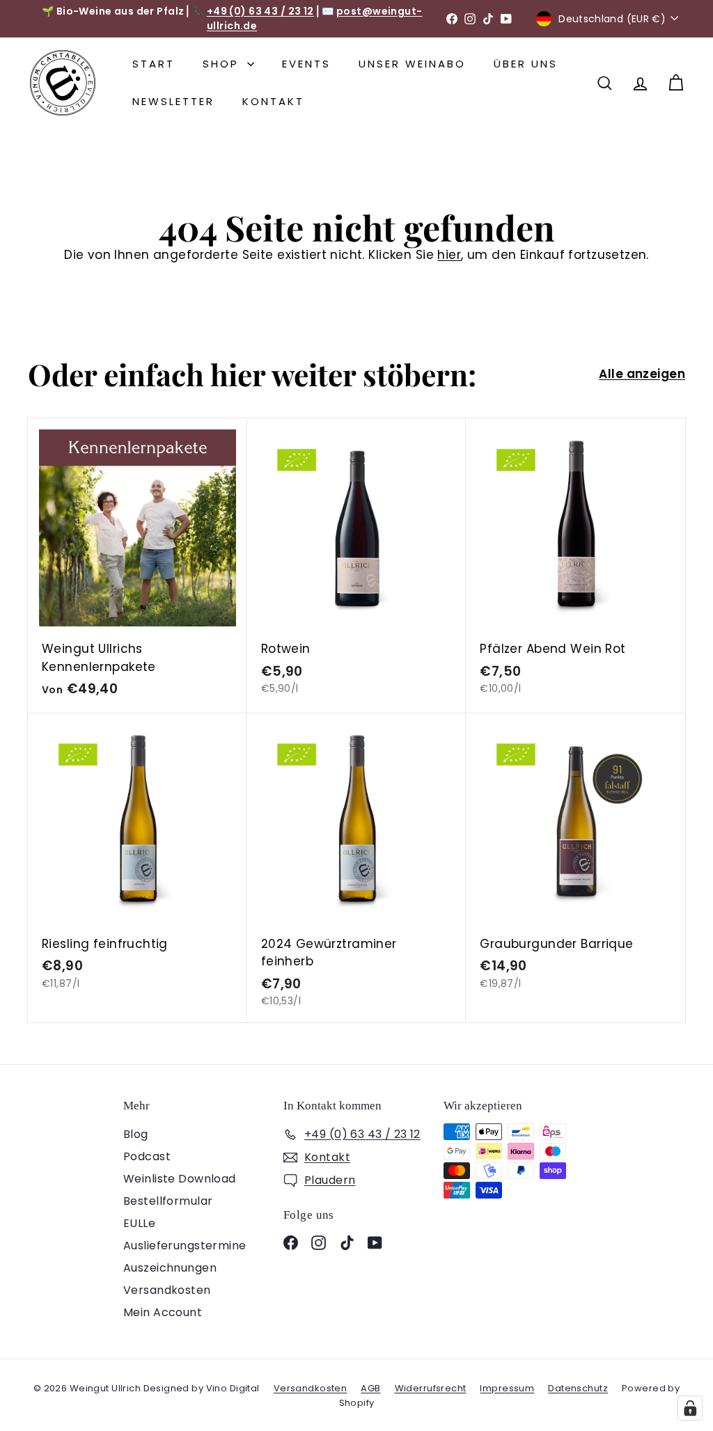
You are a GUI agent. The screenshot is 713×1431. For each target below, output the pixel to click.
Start (153, 63)
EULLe (139, 1223)
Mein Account (162, 1312)
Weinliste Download (179, 1179)
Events (306, 63)
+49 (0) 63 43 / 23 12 (260, 11)
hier (449, 254)
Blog (135, 1134)
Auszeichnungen (170, 1268)
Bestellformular (167, 1201)
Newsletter (173, 101)
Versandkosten (167, 1290)
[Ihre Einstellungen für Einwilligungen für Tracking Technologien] (690, 1408)
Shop (223, 63)
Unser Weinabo (412, 63)
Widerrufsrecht (431, 1388)
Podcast (147, 1156)
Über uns (526, 63)
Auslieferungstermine (184, 1246)
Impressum (507, 1388)
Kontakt (273, 101)
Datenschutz (578, 1388)
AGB (370, 1388)
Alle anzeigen (642, 373)
